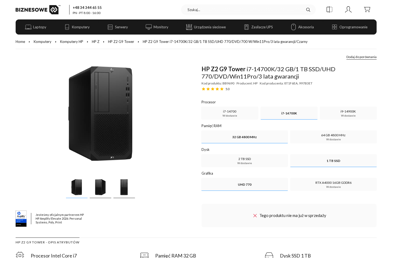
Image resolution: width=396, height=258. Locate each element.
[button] (329, 9)
